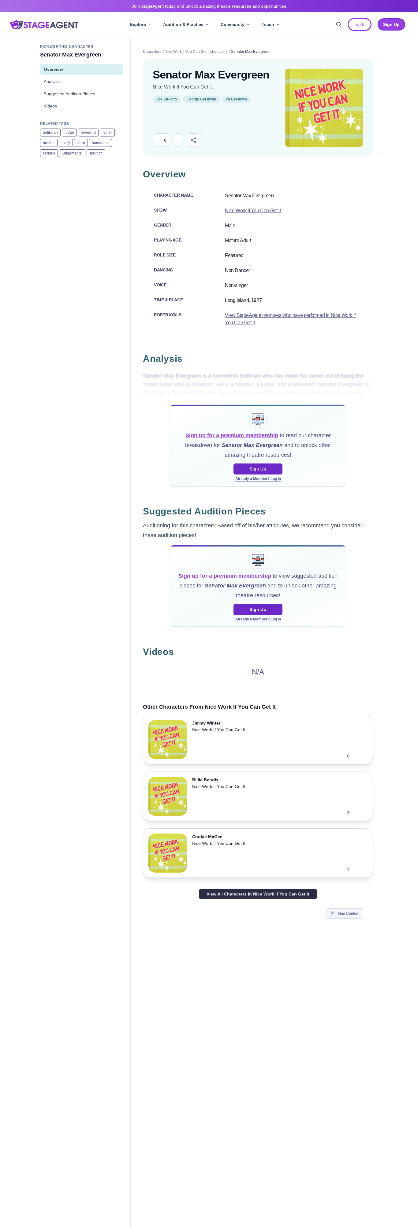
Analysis (52, 81)
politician (50, 132)
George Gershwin (201, 99)
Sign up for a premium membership (231, 435)
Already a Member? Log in (258, 479)
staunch (96, 153)
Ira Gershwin (236, 99)
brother (49, 143)
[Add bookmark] (358, 756)
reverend (88, 132)
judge (69, 132)
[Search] (339, 24)
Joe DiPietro (166, 99)
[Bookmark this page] (178, 140)
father (107, 132)
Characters (152, 51)
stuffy (66, 143)
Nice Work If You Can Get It (182, 86)
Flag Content (348, 913)
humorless (100, 143)
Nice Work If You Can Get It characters (196, 51)
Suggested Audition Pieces (69, 93)
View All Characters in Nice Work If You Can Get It (258, 894)
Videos (50, 106)
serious (49, 153)
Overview (53, 69)
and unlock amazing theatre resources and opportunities (209, 6)
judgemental (72, 153)
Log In (359, 24)
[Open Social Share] (193, 140)
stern (81, 143)
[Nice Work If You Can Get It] (324, 108)
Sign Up (258, 469)
